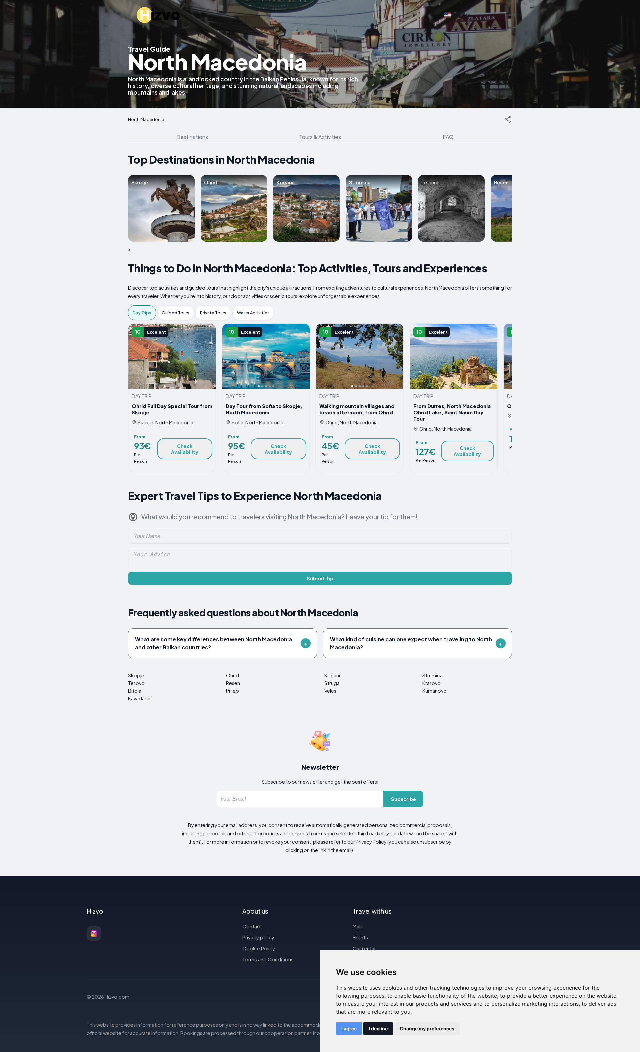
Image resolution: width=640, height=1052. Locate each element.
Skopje (136, 675)
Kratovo (431, 683)
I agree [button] (349, 1028)
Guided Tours (175, 312)
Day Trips (142, 312)
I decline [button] (378, 1028)
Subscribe (403, 799)
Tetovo (136, 683)
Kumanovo (434, 691)
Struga (332, 683)
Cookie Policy (258, 948)
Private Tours (213, 312)
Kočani (332, 675)
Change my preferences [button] (427, 1028)
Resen (233, 683)
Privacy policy (258, 937)
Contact (252, 926)
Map (358, 926)
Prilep (232, 691)
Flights (360, 937)
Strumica (432, 675)
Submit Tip (320, 578)
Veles (330, 691)
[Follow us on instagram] (94, 933)
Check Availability (184, 449)
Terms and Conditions (268, 959)
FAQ (448, 136)
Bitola (134, 691)
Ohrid (232, 675)
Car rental (364, 948)
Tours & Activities (320, 136)
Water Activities (253, 312)
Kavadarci (139, 698)
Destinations (192, 136)
